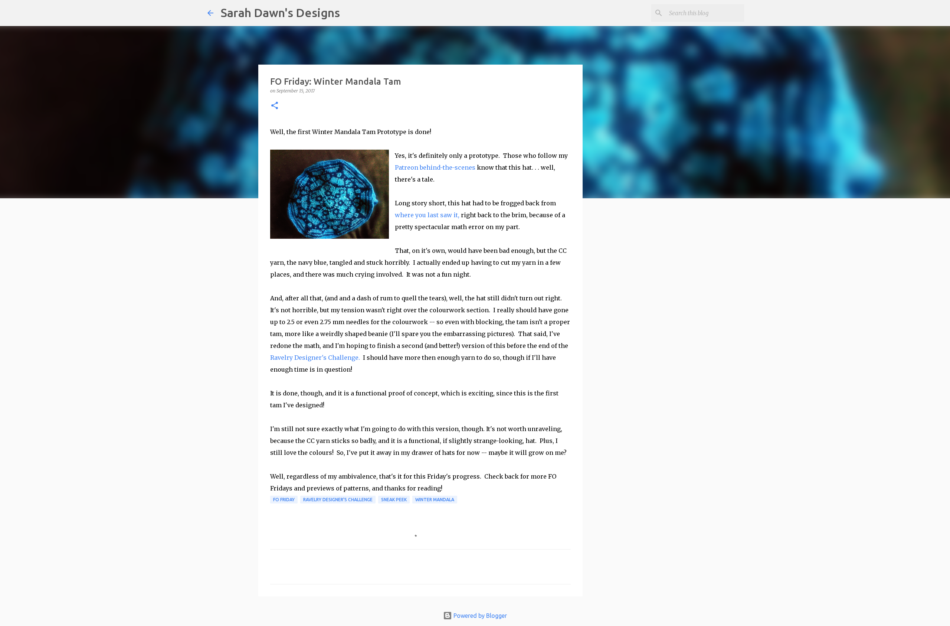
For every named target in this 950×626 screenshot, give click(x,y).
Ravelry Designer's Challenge (338, 499)
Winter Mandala (434, 499)
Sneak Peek (394, 499)
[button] (274, 106)
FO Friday (284, 499)
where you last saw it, (427, 215)
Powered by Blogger (479, 615)
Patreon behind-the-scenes (435, 167)
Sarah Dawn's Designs (280, 12)
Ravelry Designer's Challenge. (315, 357)
